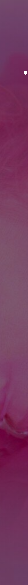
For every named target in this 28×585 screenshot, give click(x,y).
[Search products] (25, 73)
